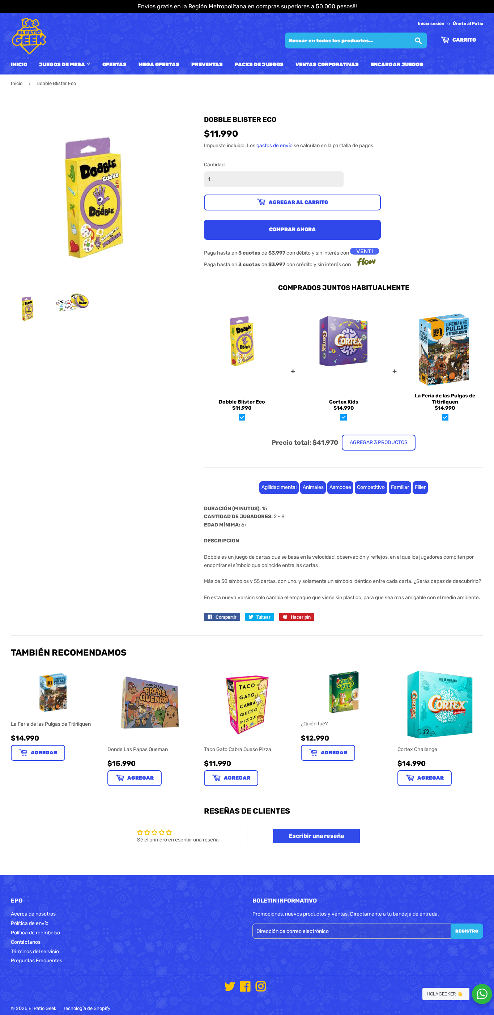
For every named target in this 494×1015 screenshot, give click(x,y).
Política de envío (29, 923)
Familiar (400, 487)
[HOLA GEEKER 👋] (482, 994)
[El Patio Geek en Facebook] (245, 989)
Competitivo (371, 487)
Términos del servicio (35, 951)
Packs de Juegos (259, 64)
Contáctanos (26, 942)
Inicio (19, 64)
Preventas (207, 64)
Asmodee (340, 487)
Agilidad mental (279, 487)
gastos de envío (274, 145)
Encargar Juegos (397, 64)
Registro (466, 931)
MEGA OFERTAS (159, 64)
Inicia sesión (431, 23)
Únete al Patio (468, 23)
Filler (420, 487)
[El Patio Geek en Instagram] (260, 989)
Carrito (463, 40)
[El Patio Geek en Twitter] (229, 989)
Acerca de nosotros (33, 914)
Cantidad (214, 165)
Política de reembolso (35, 933)
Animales (313, 487)
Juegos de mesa (62, 64)
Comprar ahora (292, 229)
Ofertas (114, 64)
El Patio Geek (42, 1008)
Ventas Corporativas (327, 64)
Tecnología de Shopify (86, 1008)
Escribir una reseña (316, 835)
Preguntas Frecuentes (36, 961)
